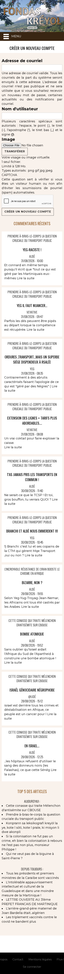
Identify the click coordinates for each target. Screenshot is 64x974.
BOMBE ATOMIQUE (32, 634)
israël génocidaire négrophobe (32, 690)
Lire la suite (25, 278)
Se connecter (32, 966)
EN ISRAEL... (32, 745)
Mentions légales (40, 959)
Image (8, 139)
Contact (17, 959)
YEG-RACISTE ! (32, 249)
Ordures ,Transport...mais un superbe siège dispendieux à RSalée (32, 359)
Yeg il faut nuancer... (32, 305)
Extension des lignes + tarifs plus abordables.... (32, 420)
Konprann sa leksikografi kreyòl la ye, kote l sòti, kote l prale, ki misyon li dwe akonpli (30, 827)
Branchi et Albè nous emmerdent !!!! (32, 531)
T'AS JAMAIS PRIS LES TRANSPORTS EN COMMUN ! (32, 477)
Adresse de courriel (22, 60)
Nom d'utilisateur (20, 109)
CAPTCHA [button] (9, 175)
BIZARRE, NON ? (32, 582)
